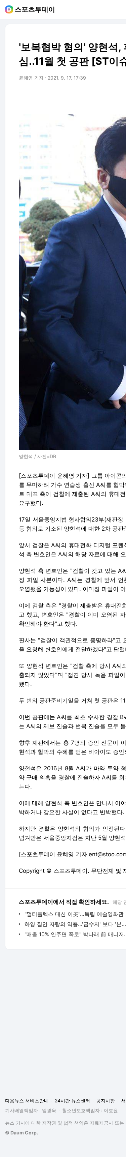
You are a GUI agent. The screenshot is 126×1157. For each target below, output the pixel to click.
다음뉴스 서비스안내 (27, 1100)
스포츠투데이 (35, 9)
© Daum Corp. (21, 1132)
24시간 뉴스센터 (72, 1100)
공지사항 (105, 1100)
